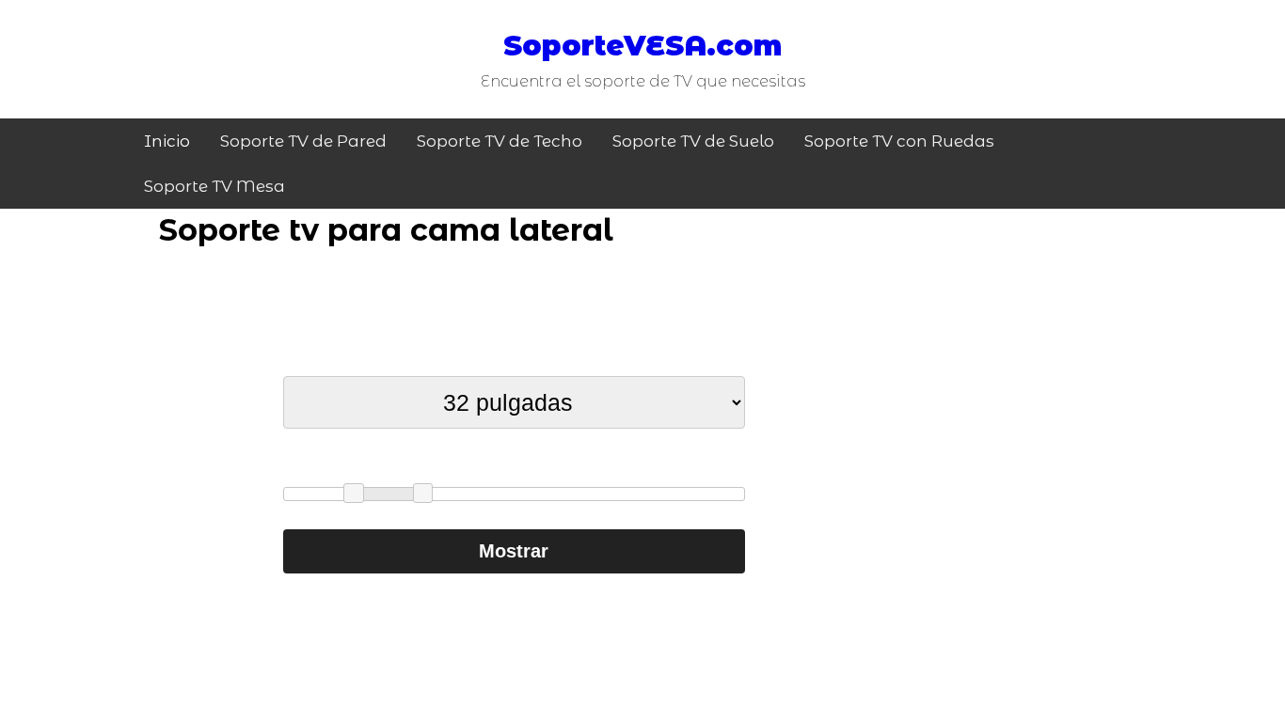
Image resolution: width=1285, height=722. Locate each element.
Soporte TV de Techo (499, 141)
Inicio (167, 141)
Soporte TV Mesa (214, 186)
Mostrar (513, 551)
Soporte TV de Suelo (693, 141)
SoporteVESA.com (642, 45)
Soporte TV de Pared (303, 141)
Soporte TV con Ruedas (899, 141)
